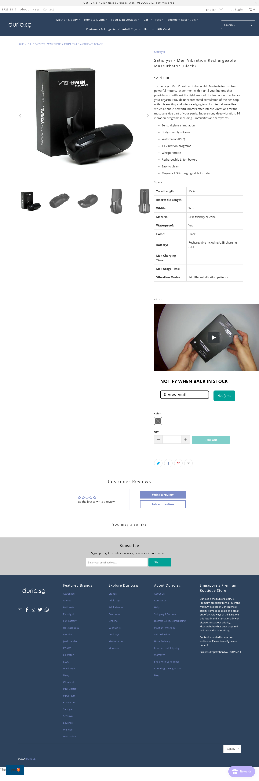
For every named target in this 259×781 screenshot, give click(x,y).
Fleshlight (68, 614)
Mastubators (116, 641)
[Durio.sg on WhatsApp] (47, 609)
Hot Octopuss (71, 627)
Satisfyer (159, 52)
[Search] (250, 25)
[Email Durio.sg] (20, 609)
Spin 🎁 (14, 770)
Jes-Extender (70, 641)
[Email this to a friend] (188, 463)
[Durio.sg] (19, 25)
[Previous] (20, 115)
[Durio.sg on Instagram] (33, 609)
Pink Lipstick (70, 688)
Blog (156, 675)
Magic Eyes (69, 668)
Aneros (67, 600)
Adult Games (116, 607)
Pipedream (69, 695)
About (24, 9)
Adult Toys (115, 600)
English (212, 9)
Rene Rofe (69, 702)
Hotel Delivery (162, 641)
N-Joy (66, 675)
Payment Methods (164, 627)
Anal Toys (114, 634)
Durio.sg (30, 758)
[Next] (147, 115)
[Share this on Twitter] (158, 463)
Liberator (68, 654)
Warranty (159, 654)
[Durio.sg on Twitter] (40, 609)
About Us (159, 593)
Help (36, 9)
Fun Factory (70, 620)
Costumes (114, 614)
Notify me (224, 396)
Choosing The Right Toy (167, 668)
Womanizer (69, 736)
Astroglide (69, 593)
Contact (48, 9)
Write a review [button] (163, 495)
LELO (66, 661)
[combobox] (238, 25)
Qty (156, 431)
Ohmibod (68, 682)
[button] (69, 20)
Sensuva (68, 716)
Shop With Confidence (166, 661)
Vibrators (114, 648)
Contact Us (160, 600)
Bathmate (68, 607)
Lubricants (115, 627)
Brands (113, 593)
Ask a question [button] (163, 504)
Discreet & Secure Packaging (170, 620)
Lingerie (113, 620)
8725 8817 (9, 9)
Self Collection (162, 634)
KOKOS (67, 648)
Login (239, 9)
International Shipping (166, 648)
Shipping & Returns (165, 614)
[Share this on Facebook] (168, 463)
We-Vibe (67, 729)
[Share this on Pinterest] (178, 463)
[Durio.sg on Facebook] (27, 609)
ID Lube (67, 634)
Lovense (68, 722)
